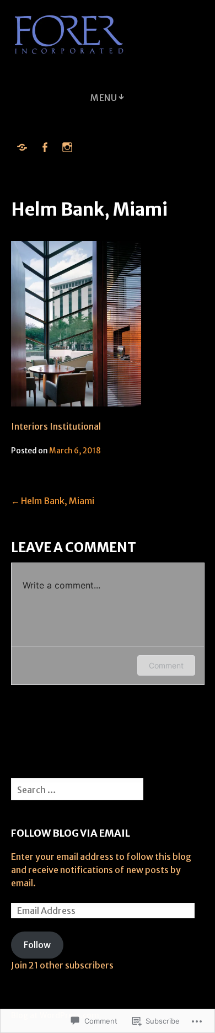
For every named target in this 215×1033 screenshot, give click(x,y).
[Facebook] (45, 147)
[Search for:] (77, 789)
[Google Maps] (22, 147)
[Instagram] (67, 147)
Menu (103, 97)
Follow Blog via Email (70, 833)
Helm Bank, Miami (57, 500)
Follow (37, 944)
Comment (166, 665)
